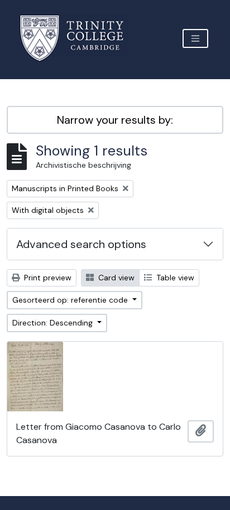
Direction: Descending (53, 323)
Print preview (46, 278)
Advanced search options (81, 244)
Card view (115, 278)
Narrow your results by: (115, 120)
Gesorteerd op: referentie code (71, 300)
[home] (78, 38)
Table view (174, 278)
